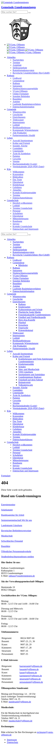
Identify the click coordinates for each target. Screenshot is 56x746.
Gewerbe (17, 159)
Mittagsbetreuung (20, 218)
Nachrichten (18, 60)
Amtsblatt (17, 65)
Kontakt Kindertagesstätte (24, 192)
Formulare (5, 475)
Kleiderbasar (18, 185)
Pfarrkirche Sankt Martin (29, 312)
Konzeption (18, 174)
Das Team (17, 179)
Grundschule (13, 200)
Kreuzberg (23, 325)
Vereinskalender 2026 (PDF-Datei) (28, 166)
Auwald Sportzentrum (23, 140)
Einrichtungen (19, 117)
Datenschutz (12, 742)
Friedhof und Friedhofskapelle (32, 317)
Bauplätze (17, 99)
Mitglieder (23, 265)
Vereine (16, 161)
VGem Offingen (20, 91)
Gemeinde (11, 109)
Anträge (16, 101)
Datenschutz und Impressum (25, 229)
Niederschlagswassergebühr (25, 88)
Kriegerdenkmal (25, 330)
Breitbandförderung (21, 127)
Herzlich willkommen (22, 203)
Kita (9, 169)
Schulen (22, 366)
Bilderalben (18, 177)
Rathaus (10, 75)
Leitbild (16, 125)
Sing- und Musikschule (28, 369)
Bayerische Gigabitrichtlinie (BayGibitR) (31, 73)
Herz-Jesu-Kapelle (26, 320)
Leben (10, 138)
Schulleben (18, 213)
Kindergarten (24, 307)
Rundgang (17, 221)
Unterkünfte (18, 151)
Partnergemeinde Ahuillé (24, 135)
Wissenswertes (19, 112)
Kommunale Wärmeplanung (25, 130)
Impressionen (19, 122)
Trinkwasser (18, 120)
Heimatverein (24, 382)
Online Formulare (21, 93)
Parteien (16, 156)
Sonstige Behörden (21, 96)
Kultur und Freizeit (21, 143)
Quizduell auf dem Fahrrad (30, 379)
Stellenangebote (20, 67)
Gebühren (17, 187)
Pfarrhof (22, 322)
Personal (16, 211)
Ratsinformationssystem (23, 70)
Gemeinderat (18, 80)
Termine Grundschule (22, 208)
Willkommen (18, 172)
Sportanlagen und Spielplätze (31, 374)
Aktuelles (11, 57)
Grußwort (17, 78)
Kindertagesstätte (26, 364)
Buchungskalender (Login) (25, 164)
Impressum (12, 739)
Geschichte (18, 114)
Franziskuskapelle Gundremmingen (34, 314)
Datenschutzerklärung (22, 198)
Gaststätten (18, 148)
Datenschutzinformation (23, 106)
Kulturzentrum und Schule (30, 309)
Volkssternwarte (25, 385)
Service (16, 224)
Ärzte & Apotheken (21, 153)
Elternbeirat (18, 182)
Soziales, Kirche (20, 146)
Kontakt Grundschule (22, 226)
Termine (16, 62)
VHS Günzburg (25, 372)
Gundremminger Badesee (29, 377)
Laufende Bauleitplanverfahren (27, 104)
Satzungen (17, 86)
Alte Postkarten (20, 133)
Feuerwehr (23, 327)
